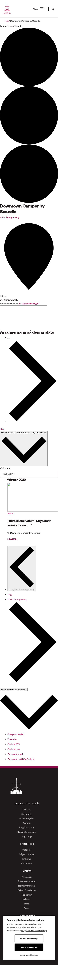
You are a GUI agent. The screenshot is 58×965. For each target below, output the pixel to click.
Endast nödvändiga (29, 938)
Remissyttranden (26, 885)
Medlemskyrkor (26, 818)
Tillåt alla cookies (29, 947)
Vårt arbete (26, 813)
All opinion (27, 876)
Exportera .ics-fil (15, 754)
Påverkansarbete (26, 881)
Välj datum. (5, 468)
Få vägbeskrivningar (29, 303)
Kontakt (26, 822)
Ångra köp (26, 836)
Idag (2, 428)
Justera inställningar (28, 955)
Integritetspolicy (26, 827)
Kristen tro (26, 849)
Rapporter (26, 894)
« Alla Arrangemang (9, 217)
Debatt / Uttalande (26, 890)
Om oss (26, 809)
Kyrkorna (26, 858)
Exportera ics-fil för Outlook (20, 759)
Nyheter (26, 899)
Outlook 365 (13, 744)
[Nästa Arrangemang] (32, 381)
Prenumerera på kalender (13, 689)
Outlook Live (13, 749)
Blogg (26, 903)
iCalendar (12, 739)
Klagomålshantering (26, 831)
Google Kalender (15, 734)
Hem (6, 20)
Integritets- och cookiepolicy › (34, 930)
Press (26, 908)
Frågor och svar (26, 854)
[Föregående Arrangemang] (8, 338)
